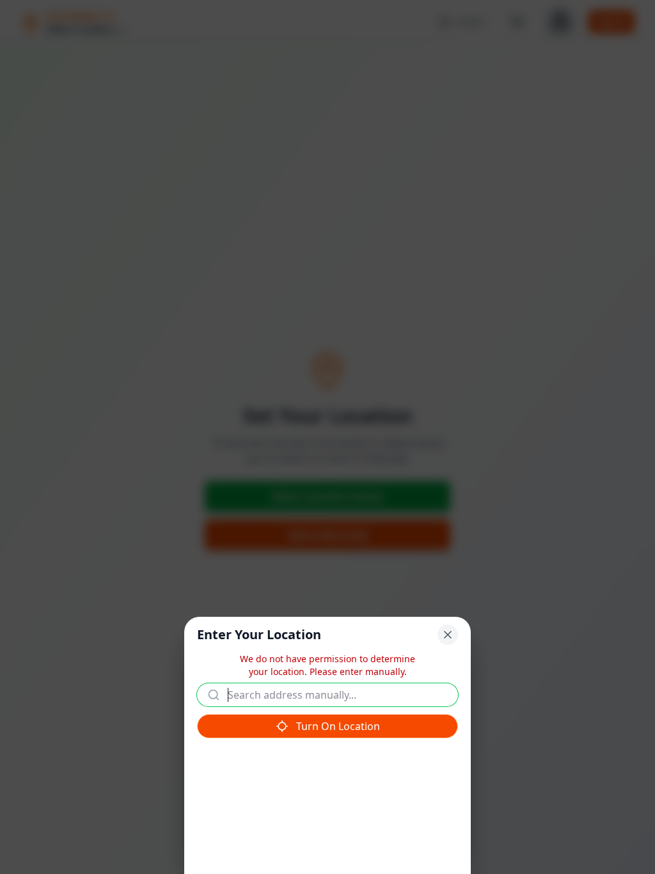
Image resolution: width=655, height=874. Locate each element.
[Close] (448, 634)
